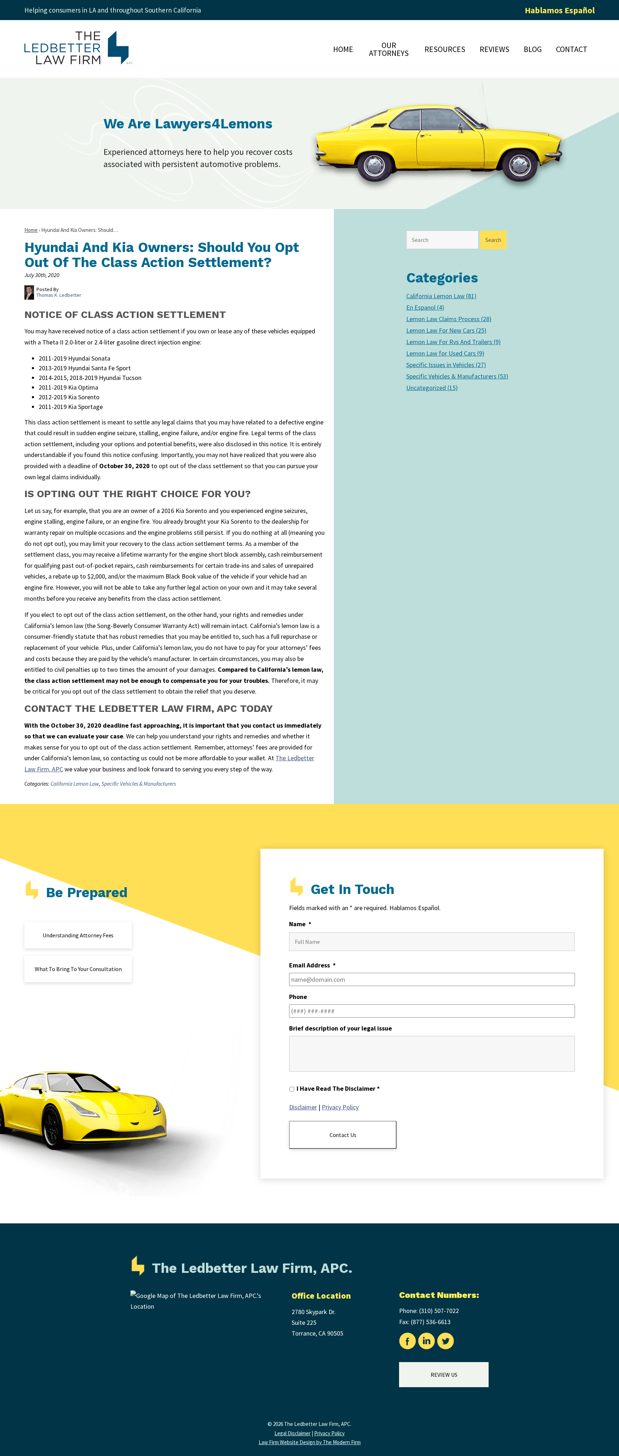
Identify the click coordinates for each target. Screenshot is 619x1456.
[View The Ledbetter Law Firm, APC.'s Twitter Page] (446, 1343)
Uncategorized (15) (432, 388)
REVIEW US (444, 1374)
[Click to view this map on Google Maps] (202, 1306)
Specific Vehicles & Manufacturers (138, 783)
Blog (533, 49)
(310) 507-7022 (439, 1311)
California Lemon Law (75, 783)
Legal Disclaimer (292, 1433)
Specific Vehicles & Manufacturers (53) (457, 376)
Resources (444, 49)
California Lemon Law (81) (441, 296)
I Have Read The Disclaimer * (338, 1088)
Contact (571, 49)
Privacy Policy (340, 1107)
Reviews (494, 49)
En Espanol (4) (425, 307)
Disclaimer (303, 1107)
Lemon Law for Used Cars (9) (445, 353)
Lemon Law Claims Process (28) (448, 319)
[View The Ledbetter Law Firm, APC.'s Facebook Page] (408, 1343)
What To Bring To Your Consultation (78, 968)
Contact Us (343, 1134)
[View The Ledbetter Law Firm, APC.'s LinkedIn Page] (427, 1343)
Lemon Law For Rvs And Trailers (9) (453, 342)
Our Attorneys (389, 49)
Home (343, 49)
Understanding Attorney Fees (78, 935)
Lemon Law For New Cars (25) (446, 330)
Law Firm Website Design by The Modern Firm (310, 1442)
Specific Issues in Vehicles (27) (446, 365)
